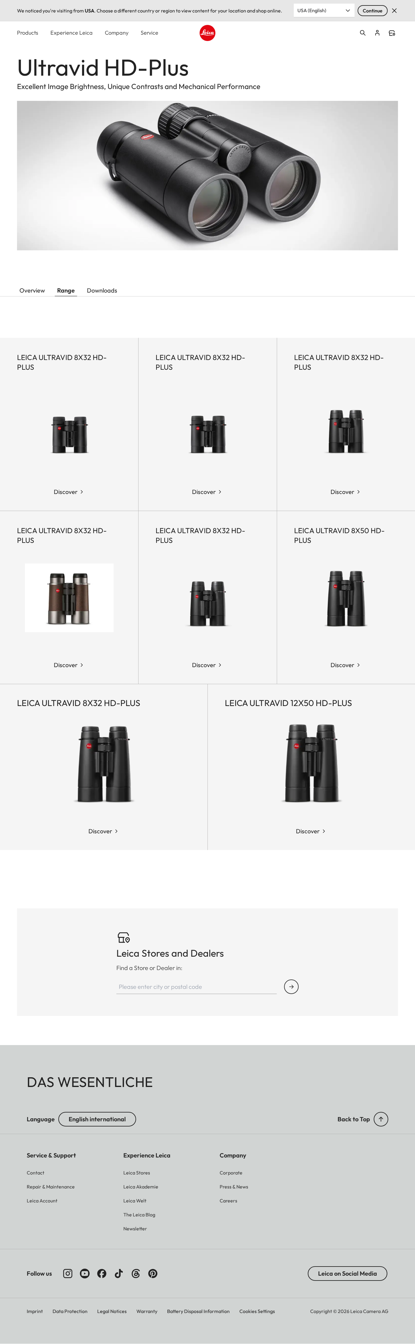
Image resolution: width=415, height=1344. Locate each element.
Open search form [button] (363, 32)
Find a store (392, 33)
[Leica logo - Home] (208, 33)
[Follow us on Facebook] (102, 1273)
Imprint (35, 1311)
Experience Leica (71, 32)
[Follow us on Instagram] (68, 1273)
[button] (381, 1119)
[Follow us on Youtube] (85, 1273)
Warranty (146, 1311)
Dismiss (394, 10)
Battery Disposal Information (198, 1311)
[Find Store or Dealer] (291, 986)
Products (27, 32)
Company (117, 32)
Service (149, 32)
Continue (372, 11)
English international (97, 1119)
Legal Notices (112, 1311)
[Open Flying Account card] (377, 32)
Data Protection (70, 1311)
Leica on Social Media (347, 1273)
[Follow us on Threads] (136, 1273)
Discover (65, 491)
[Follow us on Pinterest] (153, 1273)
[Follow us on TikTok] (119, 1273)
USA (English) (311, 10)
